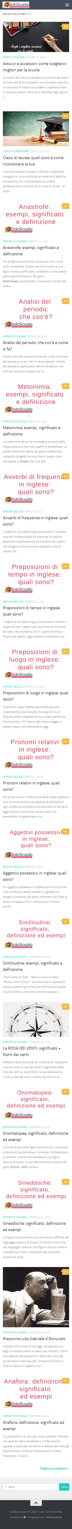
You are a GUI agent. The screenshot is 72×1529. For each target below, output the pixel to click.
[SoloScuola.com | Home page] (20, 5)
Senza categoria (14, 57)
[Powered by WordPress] (24, 1517)
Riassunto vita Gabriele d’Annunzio (34, 1338)
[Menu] (67, 5)
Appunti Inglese (13, 511)
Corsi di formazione (16, 151)
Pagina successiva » (54, 1468)
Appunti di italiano (15, 241)
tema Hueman (54, 1517)
